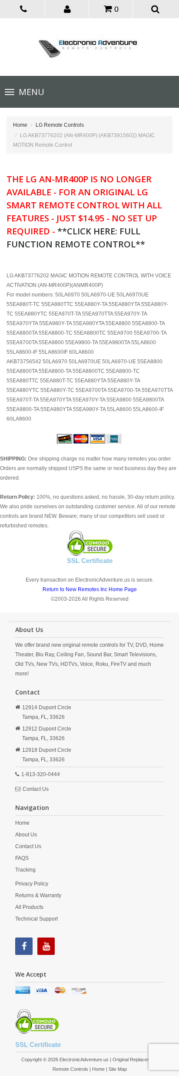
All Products (29, 907)
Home (20, 125)
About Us (26, 835)
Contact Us (36, 789)
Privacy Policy (31, 884)
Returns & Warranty (38, 895)
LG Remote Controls (60, 125)
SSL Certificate (90, 560)
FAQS (22, 858)
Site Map (118, 1069)
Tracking (25, 870)
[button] (67, 9)
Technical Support (36, 919)
